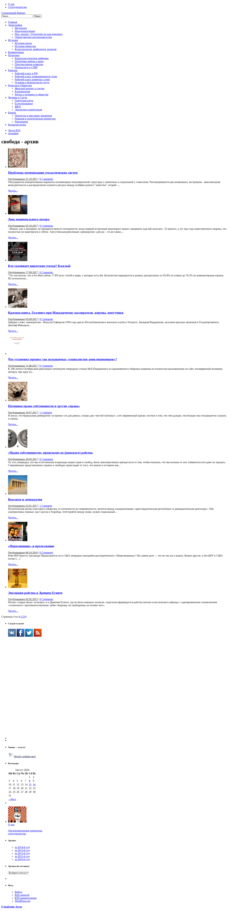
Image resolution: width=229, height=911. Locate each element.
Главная (12, 22)
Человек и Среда (17, 97)
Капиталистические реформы (32, 58)
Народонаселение (25, 31)
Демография (15, 25)
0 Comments (46, 179)
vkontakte (13, 133)
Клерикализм (22, 91)
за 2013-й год (22, 850)
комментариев (26, 898)
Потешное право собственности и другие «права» (44, 406)
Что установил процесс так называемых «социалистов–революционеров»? (62, 359)
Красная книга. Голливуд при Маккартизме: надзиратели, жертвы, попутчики (65, 312)
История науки (23, 43)
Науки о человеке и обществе (31, 94)
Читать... (13, 190)
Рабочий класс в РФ (26, 73)
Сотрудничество (17, 7)
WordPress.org (22, 901)
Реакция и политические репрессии (35, 118)
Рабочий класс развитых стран (32, 79)
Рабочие (12, 70)
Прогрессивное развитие (29, 64)
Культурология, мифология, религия (35, 49)
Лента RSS (14, 130)
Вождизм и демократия (25, 499)
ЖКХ (18, 106)
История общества (25, 46)
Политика (13, 55)
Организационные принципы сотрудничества (25, 832)
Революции (21, 121)
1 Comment (46, 412)
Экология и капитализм (28, 109)
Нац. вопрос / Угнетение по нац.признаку (39, 34)
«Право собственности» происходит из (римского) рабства (50, 452)
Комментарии (16, 52)
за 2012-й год (22, 853)
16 (34, 784)
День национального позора (28, 219)
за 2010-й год (22, 859)
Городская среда (24, 100)
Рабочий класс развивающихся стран (36, 76)
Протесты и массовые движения (33, 115)
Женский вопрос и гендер (29, 88)
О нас (11, 4)
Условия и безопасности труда (32, 82)
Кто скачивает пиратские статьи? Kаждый (39, 266)
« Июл (12, 799)
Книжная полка (17, 124)
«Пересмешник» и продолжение (31, 546)
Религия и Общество (20, 85)
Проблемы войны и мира (29, 61)
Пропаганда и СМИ (26, 67)
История (13, 40)
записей (22, 895)
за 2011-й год (22, 856)
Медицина (21, 28)
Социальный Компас (13, 12)
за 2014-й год (22, 847)
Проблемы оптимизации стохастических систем (43, 172)
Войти (18, 892)
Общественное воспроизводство (33, 37)
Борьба (12, 112)
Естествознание (24, 103)
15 (30, 784)
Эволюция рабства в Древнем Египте (35, 593)
